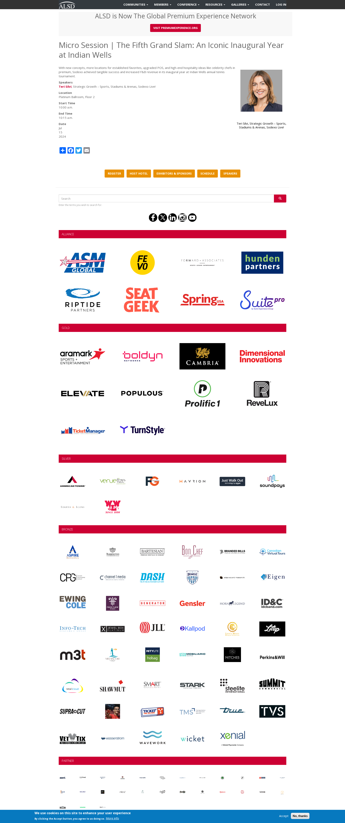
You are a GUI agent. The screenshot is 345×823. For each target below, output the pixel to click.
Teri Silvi (65, 86)
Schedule (207, 173)
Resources (214, 4)
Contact (262, 4)
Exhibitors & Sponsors (174, 173)
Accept (283, 816)
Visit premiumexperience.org (175, 28)
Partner (68, 761)
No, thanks (300, 816)
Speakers (230, 173)
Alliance (68, 234)
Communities (134, 4)
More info (112, 818)
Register (114, 173)
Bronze (67, 529)
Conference (187, 4)
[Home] (68, 5)
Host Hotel (139, 173)
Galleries (239, 4)
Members (161, 4)
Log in (281, 4)
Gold (66, 328)
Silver (66, 459)
